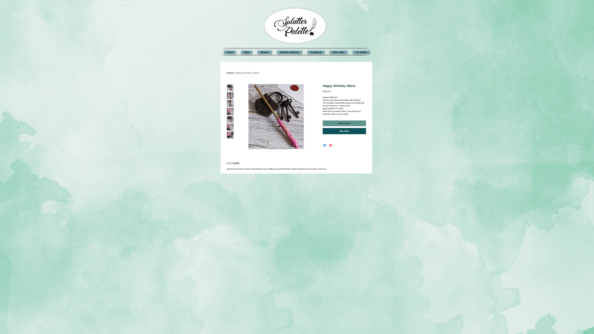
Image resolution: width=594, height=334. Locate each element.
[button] (247, 52)
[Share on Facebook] (325, 145)
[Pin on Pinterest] (330, 145)
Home (230, 73)
